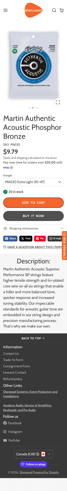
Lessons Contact (14, 372)
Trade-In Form (13, 360)
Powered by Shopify (46, 472)
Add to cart (33, 202)
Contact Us (11, 354)
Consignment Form (16, 366)
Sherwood (25, 472)
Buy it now (33, 216)
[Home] (34, 10)
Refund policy (12, 379)
